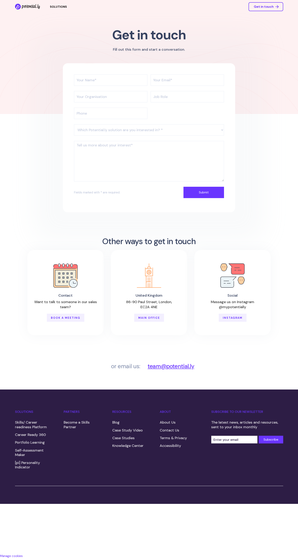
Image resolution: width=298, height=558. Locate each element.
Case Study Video (127, 430)
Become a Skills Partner (77, 424)
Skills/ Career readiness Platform (31, 424)
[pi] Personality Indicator (27, 465)
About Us (168, 422)
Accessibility (170, 445)
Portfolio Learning (30, 442)
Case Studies (123, 438)
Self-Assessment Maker (29, 452)
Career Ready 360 (30, 434)
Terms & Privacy (173, 438)
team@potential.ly (171, 366)
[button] (58, 6)
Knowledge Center (128, 445)
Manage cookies (11, 556)
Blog (116, 422)
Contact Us (169, 430)
